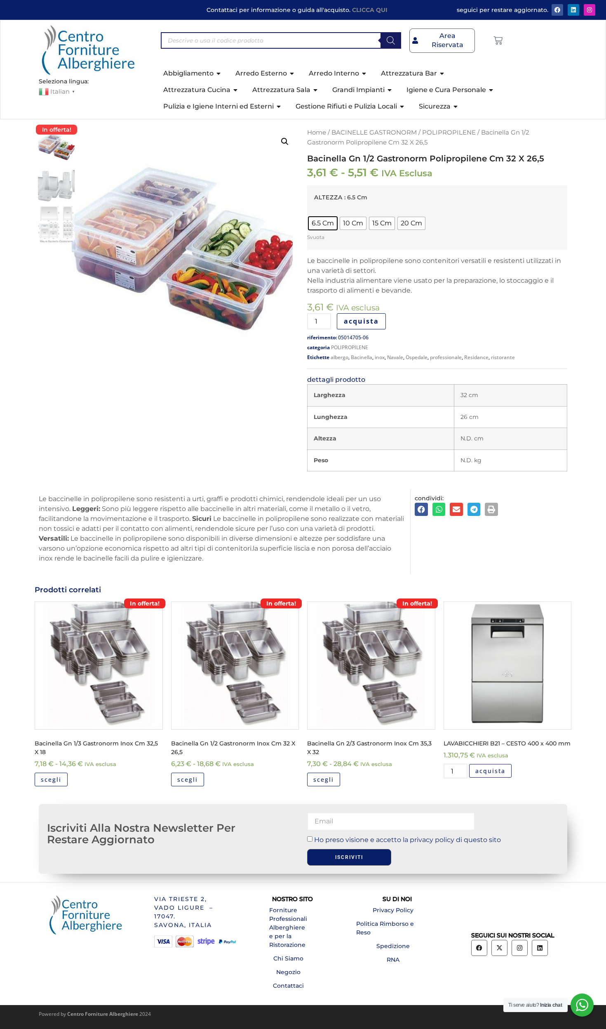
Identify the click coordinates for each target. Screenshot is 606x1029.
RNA (393, 959)
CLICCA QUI (370, 10)
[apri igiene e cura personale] (491, 90)
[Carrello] (498, 40)
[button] (284, 141)
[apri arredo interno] (364, 73)
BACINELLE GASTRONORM (374, 132)
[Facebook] (557, 10)
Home (316, 132)
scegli (51, 779)
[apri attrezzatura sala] (315, 90)
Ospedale (416, 357)
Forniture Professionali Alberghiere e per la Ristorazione (288, 927)
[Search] (391, 40)
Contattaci (288, 985)
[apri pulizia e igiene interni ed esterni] (279, 106)
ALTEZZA (328, 197)
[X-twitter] (499, 948)
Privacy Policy (393, 910)
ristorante (503, 357)
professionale (446, 357)
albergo (339, 357)
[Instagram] (589, 10)
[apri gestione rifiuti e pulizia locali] (402, 106)
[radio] (323, 223)
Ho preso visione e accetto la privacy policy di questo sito (407, 840)
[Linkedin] (540, 948)
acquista (361, 321)
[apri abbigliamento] (219, 73)
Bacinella (361, 357)
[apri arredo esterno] (292, 73)
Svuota (315, 237)
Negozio (288, 972)
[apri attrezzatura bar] (442, 73)
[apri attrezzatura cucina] (236, 90)
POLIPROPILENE (449, 132)
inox (380, 357)
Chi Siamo (288, 958)
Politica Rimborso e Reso (385, 928)
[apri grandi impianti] (390, 90)
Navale (395, 357)
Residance (476, 357)
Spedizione (393, 946)
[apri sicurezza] (456, 106)
